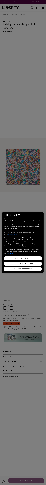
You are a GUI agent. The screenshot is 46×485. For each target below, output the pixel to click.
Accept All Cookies (22, 258)
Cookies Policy (12, 234)
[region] (23, 242)
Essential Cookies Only (23, 263)
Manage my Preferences (22, 268)
